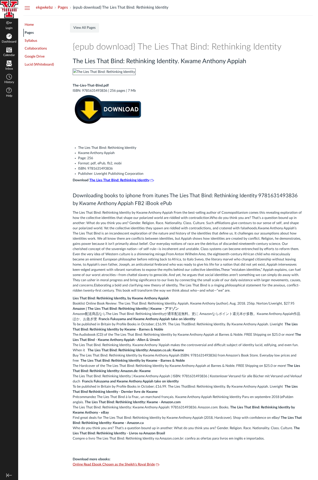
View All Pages (84, 27)
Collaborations (36, 48)
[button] (9, 79)
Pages (29, 32)
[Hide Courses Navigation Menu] (27, 8)
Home (29, 24)
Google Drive (35, 56)
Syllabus (31, 40)
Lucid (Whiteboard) (39, 64)
